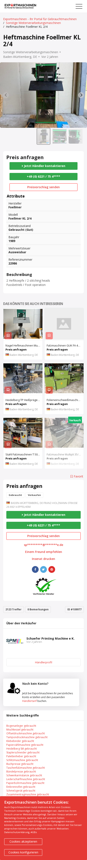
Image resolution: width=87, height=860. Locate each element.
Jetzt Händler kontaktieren (44, 166)
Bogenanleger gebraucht (21, 726)
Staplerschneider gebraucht (22, 752)
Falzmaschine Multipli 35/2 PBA (65, 454)
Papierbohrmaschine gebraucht (25, 783)
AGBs (34, 832)
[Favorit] (8, 335)
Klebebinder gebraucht (20, 741)
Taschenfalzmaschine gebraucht (25, 768)
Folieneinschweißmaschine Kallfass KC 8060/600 (65, 400)
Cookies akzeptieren (23, 841)
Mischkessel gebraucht (19, 729)
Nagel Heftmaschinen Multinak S (23, 345)
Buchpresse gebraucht (19, 764)
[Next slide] (81, 95)
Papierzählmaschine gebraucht (24, 745)
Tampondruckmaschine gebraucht (27, 737)
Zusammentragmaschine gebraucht (27, 794)
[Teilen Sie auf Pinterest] (51, 569)
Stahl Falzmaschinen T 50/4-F (23, 454)
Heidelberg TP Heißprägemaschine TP (23, 400)
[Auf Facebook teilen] (35, 569)
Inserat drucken (43, 559)
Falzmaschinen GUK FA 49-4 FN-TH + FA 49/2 (65, 345)
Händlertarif (29, 701)
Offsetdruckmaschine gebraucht (25, 733)
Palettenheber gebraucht (21, 756)
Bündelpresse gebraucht (21, 771)
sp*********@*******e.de (43, 545)
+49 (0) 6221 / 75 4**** (43, 176)
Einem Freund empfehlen (43, 552)
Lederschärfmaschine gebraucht (25, 779)
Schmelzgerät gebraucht (20, 790)
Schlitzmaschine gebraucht (22, 760)
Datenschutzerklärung (16, 832)
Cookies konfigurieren (23, 852)
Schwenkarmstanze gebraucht (24, 775)
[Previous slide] (6, 95)
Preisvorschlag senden (43, 187)
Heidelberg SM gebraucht (21, 748)
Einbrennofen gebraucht (20, 787)
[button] (43, 136)
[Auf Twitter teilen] (43, 569)
